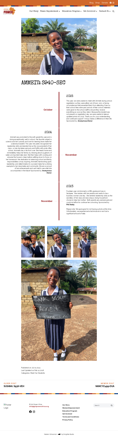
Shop (97, 3)
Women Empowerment (49, 11)
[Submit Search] (111, 405)
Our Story (33, 11)
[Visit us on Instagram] (113, 3)
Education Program (71, 11)
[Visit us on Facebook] (111, 3)
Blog (91, 3)
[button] (113, 11)
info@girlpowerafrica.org (39, 406)
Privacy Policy (67, 420)
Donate (105, 3)
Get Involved (89, 11)
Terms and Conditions (70, 417)
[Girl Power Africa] (10, 11)
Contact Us (104, 11)
